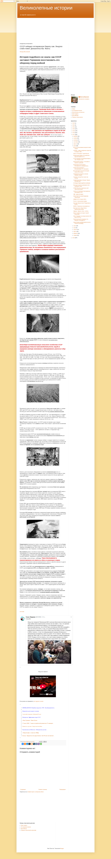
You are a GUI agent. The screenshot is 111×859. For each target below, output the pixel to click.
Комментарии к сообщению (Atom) (36, 791)
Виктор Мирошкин (84, 97)
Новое (73, 108)
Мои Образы (24, 828)
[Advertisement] (55, 29)
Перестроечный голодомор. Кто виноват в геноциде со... (80, 220)
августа (75, 143)
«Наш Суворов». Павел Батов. (29, 720)
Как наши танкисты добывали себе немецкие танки (81, 186)
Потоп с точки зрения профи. (80, 201)
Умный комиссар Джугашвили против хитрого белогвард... (81, 223)
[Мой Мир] (27, 744)
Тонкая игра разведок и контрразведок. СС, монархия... (81, 168)
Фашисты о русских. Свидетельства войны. (32, 726)
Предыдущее (62, 789)
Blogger (62, 848)
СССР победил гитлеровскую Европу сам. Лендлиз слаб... (82, 159)
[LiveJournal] (34, 744)
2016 (73, 237)
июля (75, 145)
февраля (76, 233)
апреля (75, 229)
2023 (73, 123)
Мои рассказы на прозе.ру (78, 112)
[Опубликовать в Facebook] (44, 742)
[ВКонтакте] (23, 744)
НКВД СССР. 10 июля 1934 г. (79, 199)
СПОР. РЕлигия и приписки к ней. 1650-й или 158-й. (81, 189)
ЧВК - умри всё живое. (78, 194)
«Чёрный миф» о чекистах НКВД (30, 732)
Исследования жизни (77, 110)
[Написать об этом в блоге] (41, 742)
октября (76, 140)
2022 (73, 125)
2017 (73, 134)
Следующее (23, 789)
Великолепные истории (46, 8)
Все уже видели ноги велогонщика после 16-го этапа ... (81, 171)
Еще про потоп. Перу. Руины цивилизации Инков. (80, 208)
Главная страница (42, 789)
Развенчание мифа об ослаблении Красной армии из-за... (81, 156)
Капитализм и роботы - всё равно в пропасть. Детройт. (81, 162)
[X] (29, 744)
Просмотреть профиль (84, 99)
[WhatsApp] (41, 744)
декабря (76, 136)
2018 (73, 132)
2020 (73, 128)
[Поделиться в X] (43, 742)
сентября (76, 142)
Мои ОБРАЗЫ (75, 115)
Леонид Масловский (25, 51)
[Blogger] (32, 744)
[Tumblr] (36, 744)
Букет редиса (75, 113)
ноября (75, 138)
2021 (73, 127)
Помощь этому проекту (77, 117)
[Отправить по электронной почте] (40, 742)
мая (75, 227)
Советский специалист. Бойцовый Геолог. (31, 714)
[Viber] (39, 744)
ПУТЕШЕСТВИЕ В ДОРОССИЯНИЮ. (81, 183)
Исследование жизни (26, 827)
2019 (73, 130)
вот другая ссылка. (39, 701)
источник (22, 611)
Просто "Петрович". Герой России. (81, 153)
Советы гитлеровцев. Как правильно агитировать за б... (81, 192)
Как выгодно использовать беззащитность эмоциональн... (81, 165)
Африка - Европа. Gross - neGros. (81, 211)
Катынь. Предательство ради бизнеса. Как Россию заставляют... (38, 735)
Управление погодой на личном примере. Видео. (80, 174)
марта (75, 231)
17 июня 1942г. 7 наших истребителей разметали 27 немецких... (38, 723)
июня (75, 225)
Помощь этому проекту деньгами (28, 830)
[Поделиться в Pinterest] (46, 742)
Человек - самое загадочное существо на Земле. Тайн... (82, 151)
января (75, 235)
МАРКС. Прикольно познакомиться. (81, 206)
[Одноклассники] (25, 744)
